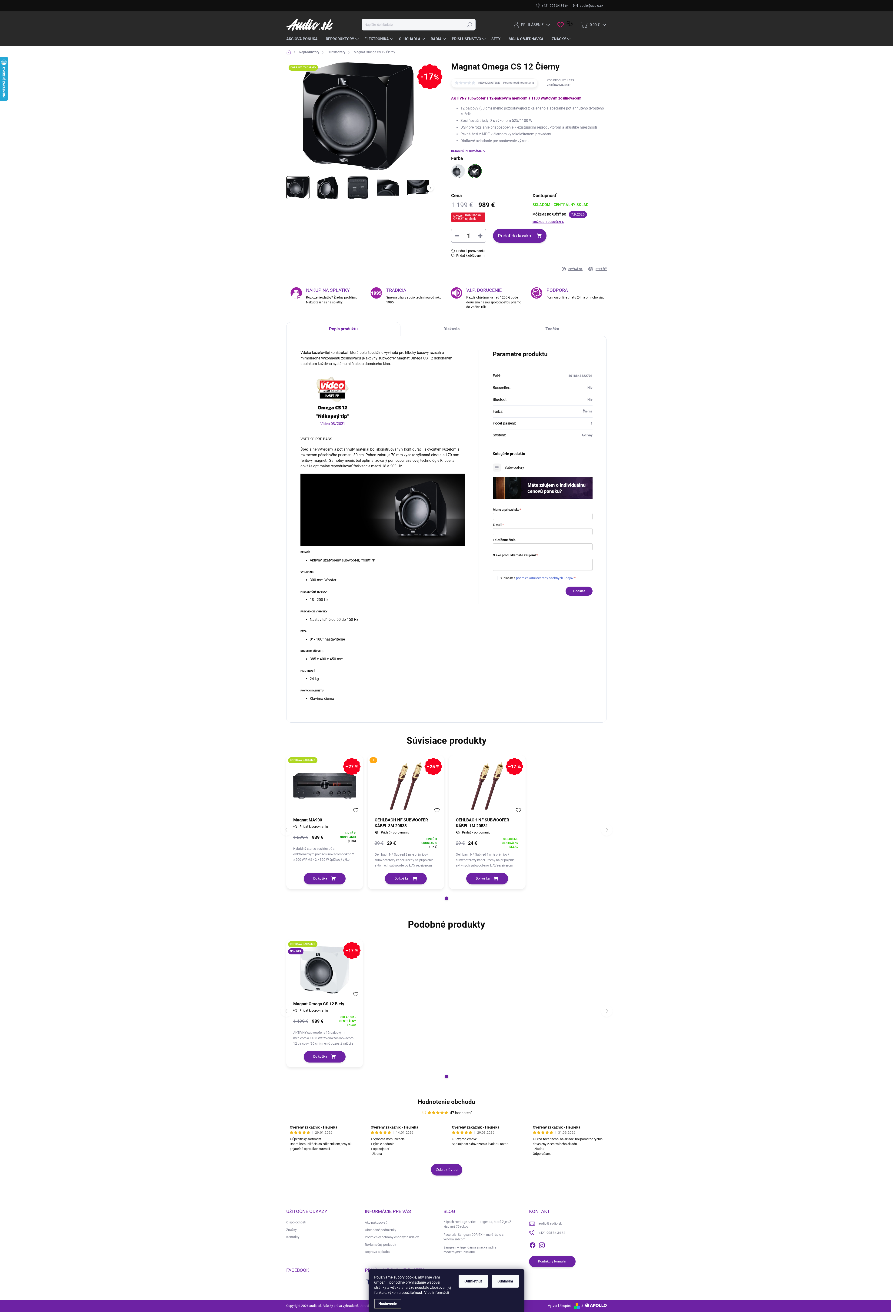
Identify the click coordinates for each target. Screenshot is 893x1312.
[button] (446, 898)
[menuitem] (303, 39)
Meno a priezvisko (507, 510)
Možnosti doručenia (548, 222)
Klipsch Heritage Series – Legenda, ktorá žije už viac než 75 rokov (477, 1224)
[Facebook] (532, 1244)
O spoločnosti (296, 1222)
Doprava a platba (377, 1252)
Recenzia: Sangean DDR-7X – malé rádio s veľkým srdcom (473, 1237)
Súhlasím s (538, 578)
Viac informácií (436, 1292)
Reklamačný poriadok (380, 1244)
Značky (291, 1230)
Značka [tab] (552, 328)
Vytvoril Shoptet (559, 1306)
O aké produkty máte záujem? (515, 555)
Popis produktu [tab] (343, 328)
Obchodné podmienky (380, 1230)
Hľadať (470, 25)
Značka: (559, 85)
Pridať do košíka (514, 236)
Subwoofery (514, 467)
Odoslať (579, 591)
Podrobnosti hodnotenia (518, 82)
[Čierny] (475, 171)
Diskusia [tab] (451, 328)
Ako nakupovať (376, 1222)
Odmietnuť (473, 1281)
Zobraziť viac (446, 1169)
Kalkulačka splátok (473, 217)
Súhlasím (505, 1281)
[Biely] (458, 171)
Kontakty (293, 1237)
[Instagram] (541, 1244)
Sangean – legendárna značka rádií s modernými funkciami (469, 1250)
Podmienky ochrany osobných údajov (392, 1237)
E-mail (498, 525)
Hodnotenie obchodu (446, 1101)
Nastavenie (387, 1304)
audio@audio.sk (550, 1223)
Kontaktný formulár (552, 1261)
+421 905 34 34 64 (551, 1233)
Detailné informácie (466, 151)
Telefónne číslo (504, 540)
